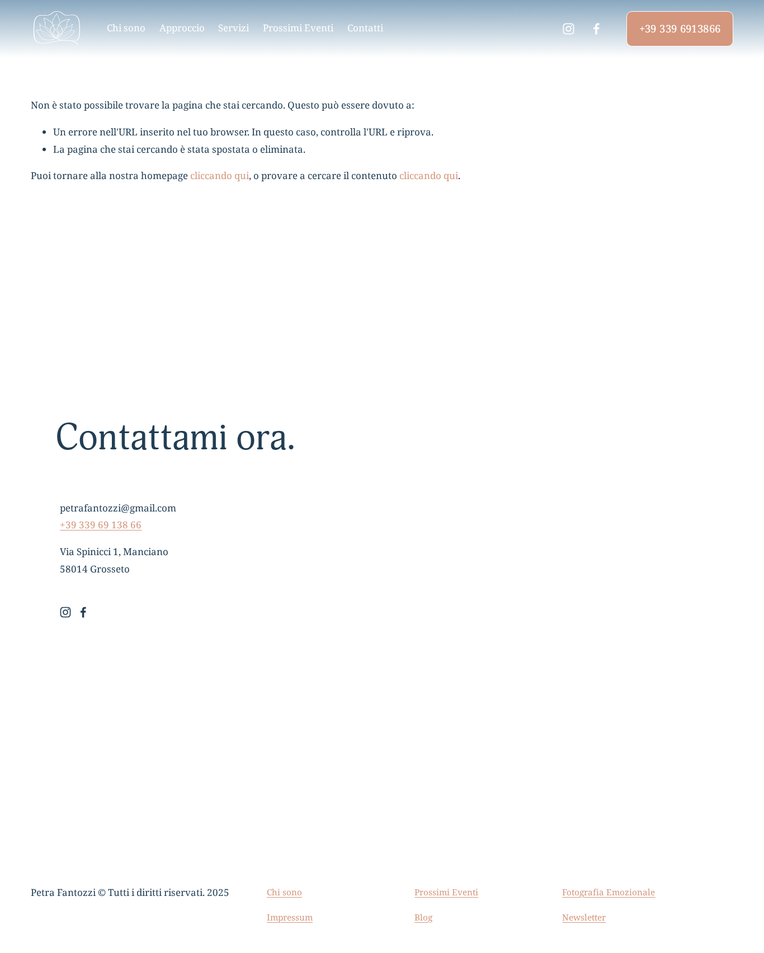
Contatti (365, 28)
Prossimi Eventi (298, 28)
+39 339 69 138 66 (101, 525)
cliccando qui (219, 176)
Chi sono (126, 28)
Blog (423, 917)
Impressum (290, 917)
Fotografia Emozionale (608, 892)
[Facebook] (596, 29)
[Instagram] (569, 29)
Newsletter (584, 917)
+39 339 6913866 (680, 28)
